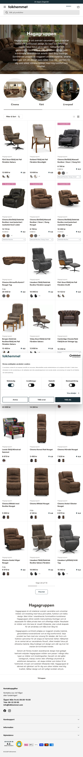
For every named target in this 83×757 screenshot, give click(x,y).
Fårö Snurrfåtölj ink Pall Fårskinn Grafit (67, 283)
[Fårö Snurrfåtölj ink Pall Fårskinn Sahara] (13, 138)
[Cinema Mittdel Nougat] (41, 482)
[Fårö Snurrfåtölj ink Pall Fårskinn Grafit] (69, 261)
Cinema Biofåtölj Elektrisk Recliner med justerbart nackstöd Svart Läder (13, 222)
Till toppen (41, 678)
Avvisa (15, 400)
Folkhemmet (12, 751)
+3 (39, 295)
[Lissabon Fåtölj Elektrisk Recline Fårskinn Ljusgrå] (41, 261)
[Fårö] (41, 89)
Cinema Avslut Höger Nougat (11, 561)
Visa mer (41, 592)
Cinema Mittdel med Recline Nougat (10, 504)
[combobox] (41, 12)
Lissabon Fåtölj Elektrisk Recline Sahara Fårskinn (40, 561)
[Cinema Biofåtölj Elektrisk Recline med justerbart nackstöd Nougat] (69, 198)
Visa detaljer (71, 393)
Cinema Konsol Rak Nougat (41, 449)
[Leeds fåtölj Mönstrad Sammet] (13, 428)
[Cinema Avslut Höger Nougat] (13, 539)
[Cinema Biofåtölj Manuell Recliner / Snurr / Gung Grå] (69, 138)
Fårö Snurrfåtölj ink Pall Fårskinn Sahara (12, 160)
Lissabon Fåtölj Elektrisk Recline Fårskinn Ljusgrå (40, 283)
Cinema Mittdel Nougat (39, 503)
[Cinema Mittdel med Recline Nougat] (13, 482)
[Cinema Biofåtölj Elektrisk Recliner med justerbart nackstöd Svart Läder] (13, 198)
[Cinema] (15, 89)
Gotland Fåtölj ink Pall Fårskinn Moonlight (39, 160)
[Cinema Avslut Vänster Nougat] (69, 482)
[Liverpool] (68, 89)
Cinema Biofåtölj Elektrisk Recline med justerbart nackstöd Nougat (68, 222)
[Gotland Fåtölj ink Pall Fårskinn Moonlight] (41, 138)
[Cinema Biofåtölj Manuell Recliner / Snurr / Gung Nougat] (41, 198)
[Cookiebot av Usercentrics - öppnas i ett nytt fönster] (71, 356)
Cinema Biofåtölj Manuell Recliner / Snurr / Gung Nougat (40, 222)
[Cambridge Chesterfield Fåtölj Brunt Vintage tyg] (69, 317)
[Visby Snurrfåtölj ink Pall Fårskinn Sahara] (41, 317)
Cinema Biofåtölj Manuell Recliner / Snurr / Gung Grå (68, 160)
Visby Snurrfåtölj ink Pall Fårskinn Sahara (40, 340)
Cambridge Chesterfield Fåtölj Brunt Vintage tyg (67, 340)
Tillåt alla (67, 400)
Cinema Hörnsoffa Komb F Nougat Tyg (13, 283)
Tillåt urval (41, 400)
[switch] (31, 385)
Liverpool (68, 104)
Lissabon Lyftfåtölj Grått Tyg (67, 561)
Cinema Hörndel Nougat (67, 449)
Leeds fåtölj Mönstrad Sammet (11, 450)
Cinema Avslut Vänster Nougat (67, 504)
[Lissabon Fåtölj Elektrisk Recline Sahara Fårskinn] (41, 539)
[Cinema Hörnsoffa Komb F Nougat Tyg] (13, 261)
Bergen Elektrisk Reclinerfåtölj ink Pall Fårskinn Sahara (11, 341)
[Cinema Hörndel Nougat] (69, 428)
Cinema (15, 104)
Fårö (41, 104)
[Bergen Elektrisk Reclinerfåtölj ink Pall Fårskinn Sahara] (13, 317)
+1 (39, 176)
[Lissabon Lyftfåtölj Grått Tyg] (69, 539)
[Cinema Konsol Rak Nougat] (41, 428)
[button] (78, 7)
